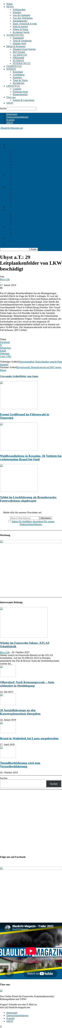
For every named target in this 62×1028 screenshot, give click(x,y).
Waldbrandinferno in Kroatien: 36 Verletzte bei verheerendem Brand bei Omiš (31, 457)
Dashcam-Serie (20, 91)
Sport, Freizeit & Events (25, 23)
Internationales (20, 21)
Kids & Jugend (20, 26)
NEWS (10, 6)
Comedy (17, 88)
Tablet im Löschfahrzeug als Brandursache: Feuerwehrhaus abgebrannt (28, 499)
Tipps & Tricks (20, 80)
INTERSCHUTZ (22, 63)
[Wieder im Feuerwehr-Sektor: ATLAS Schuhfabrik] (24, 636)
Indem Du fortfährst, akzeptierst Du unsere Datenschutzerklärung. (33, 523)
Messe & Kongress (15, 46)
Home (9, 4)
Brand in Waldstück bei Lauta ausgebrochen (29, 738)
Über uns (11, 97)
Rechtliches (18, 83)
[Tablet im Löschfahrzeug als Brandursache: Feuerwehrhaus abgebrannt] (19, 491)
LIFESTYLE (13, 86)
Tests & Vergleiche (22, 40)
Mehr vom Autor (29, 376)
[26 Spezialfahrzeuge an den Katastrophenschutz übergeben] (8, 704)
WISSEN (11, 69)
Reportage (18, 71)
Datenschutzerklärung (17, 117)
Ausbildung (18, 74)
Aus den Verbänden (23, 18)
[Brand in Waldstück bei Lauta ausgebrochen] (8, 732)
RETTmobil (19, 52)
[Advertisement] (25, 133)
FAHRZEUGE (14, 66)
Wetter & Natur (20, 29)
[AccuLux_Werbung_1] (31, 542)
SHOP (9, 103)
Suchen (3, 778)
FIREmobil (18, 57)
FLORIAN (18, 60)
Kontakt (10, 119)
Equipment (18, 37)
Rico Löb (5, 279)
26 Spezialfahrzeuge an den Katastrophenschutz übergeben (20, 712)
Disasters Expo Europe (24, 49)
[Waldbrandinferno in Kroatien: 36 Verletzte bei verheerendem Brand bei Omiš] (19, 449)
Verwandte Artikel (10, 376)
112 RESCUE (20, 54)
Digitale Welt (19, 43)
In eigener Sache (21, 32)
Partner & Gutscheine (23, 100)
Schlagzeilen (19, 9)
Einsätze (17, 12)
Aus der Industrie (21, 15)
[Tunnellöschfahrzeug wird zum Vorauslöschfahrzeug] (8, 757)
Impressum (11, 114)
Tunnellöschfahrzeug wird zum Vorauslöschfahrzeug (20, 764)
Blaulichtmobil (20, 94)
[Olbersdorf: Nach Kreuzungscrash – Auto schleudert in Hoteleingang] (8, 676)
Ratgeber (17, 77)
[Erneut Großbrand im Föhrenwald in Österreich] (19, 408)
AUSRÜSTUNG (15, 35)
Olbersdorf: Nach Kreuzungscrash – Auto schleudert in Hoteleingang (27, 684)
